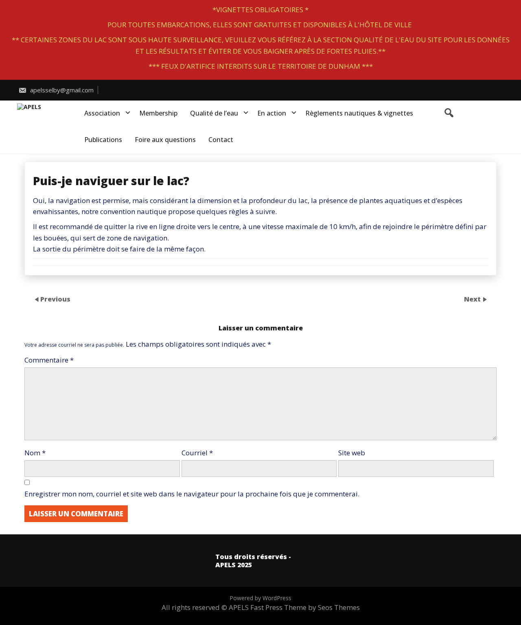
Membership (158, 113)
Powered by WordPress (260, 598)
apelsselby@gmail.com (61, 90)
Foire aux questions (165, 139)
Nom (35, 452)
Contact (220, 139)
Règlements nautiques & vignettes (359, 113)
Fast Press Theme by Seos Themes (305, 607)
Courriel (197, 452)
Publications (103, 139)
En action (271, 113)
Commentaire (49, 360)
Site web (351, 452)
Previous (55, 299)
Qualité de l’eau (214, 113)
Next (473, 299)
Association (102, 113)
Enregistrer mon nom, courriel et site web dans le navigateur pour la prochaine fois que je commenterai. (191, 493)
